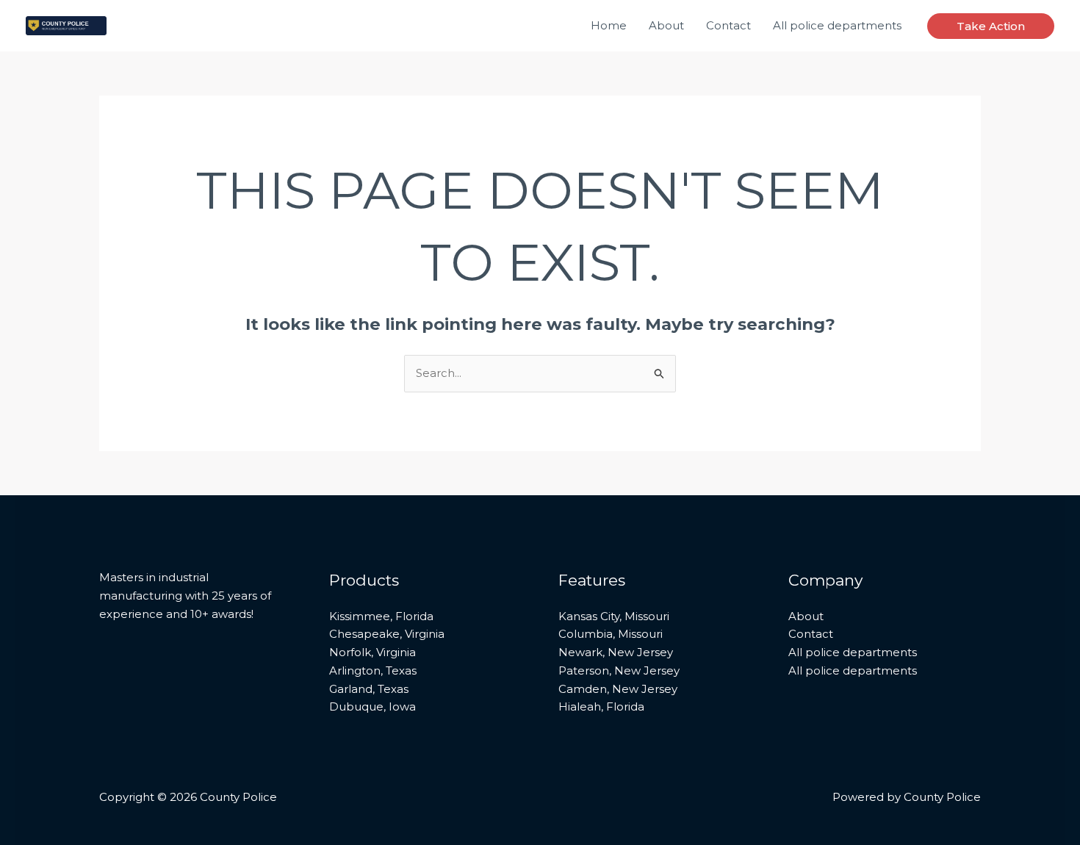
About (666, 25)
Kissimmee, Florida (381, 616)
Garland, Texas (368, 689)
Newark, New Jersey (615, 652)
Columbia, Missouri (610, 634)
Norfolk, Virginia (372, 652)
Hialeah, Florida (601, 706)
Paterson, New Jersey (619, 670)
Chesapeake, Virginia (386, 634)
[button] (990, 26)
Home (609, 25)
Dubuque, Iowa (372, 706)
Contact (728, 25)
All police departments (837, 25)
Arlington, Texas (373, 670)
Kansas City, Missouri (613, 616)
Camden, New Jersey (617, 689)
